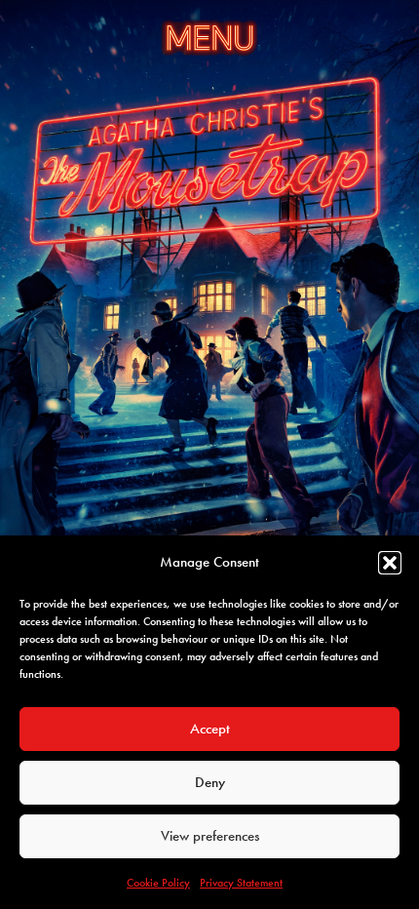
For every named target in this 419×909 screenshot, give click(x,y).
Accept (210, 728)
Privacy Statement (241, 882)
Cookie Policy (158, 882)
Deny (210, 782)
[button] (390, 563)
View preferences (210, 836)
